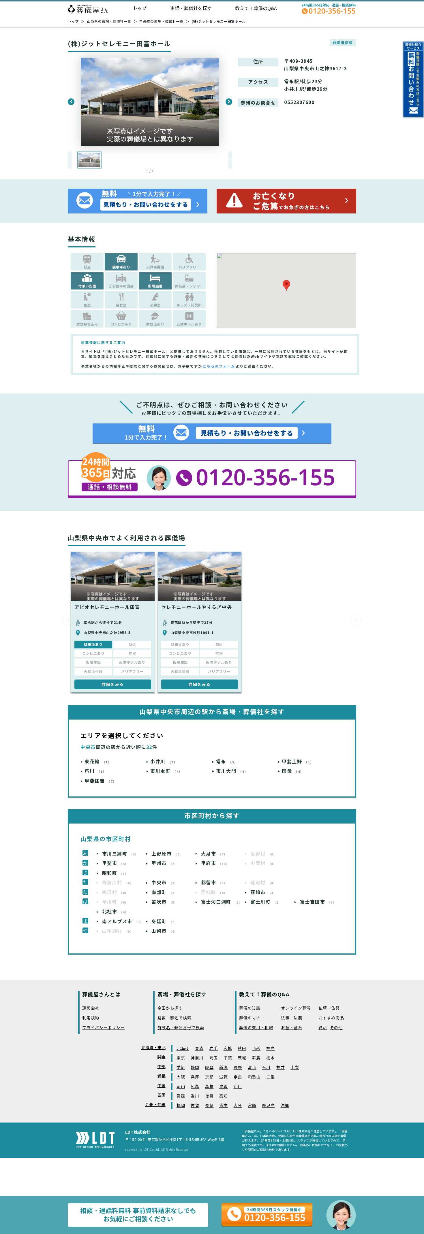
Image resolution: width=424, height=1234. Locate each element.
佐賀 (195, 1105)
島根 (209, 1086)
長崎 (209, 1105)
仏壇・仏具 (329, 1008)
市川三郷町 (120, 854)
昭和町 (115, 873)
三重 (270, 1077)
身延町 (164, 922)
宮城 (228, 1048)
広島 (195, 1086)
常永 (227, 762)
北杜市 (115, 912)
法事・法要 (291, 1018)
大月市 (214, 854)
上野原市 (167, 854)
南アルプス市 (123, 922)
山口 (238, 1086)
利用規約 (90, 1018)
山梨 (294, 1067)
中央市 (164, 883)
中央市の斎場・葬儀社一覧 (161, 21)
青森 (199, 1048)
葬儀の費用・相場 (256, 1027)
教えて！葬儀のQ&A (256, 8)
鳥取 (223, 1086)
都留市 (214, 883)
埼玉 (213, 1058)
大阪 (181, 1077)
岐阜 (209, 1067)
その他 (336, 1027)
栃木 (270, 1058)
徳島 (209, 1096)
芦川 (95, 771)
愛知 (181, 1067)
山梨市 (164, 931)
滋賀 (223, 1077)
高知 (223, 1096)
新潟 (223, 1067)
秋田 (242, 1048)
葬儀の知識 (249, 1008)
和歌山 (254, 1077)
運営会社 (90, 1008)
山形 (256, 1048)
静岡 (195, 1067)
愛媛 (181, 1096)
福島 (270, 1048)
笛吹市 (164, 902)
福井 (280, 1067)
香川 (195, 1096)
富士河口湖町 (222, 902)
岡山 (181, 1086)
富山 (252, 1067)
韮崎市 (263, 892)
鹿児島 (268, 1105)
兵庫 (195, 1077)
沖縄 (285, 1105)
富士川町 (266, 902)
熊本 (223, 1105)
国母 (293, 771)
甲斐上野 (298, 762)
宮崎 (252, 1105)
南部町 (164, 892)
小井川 (163, 762)
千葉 (228, 1058)
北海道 (183, 1048)
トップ (140, 8)
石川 (266, 1067)
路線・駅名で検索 (174, 1018)
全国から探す (170, 1008)
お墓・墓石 (291, 1027)
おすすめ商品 (331, 1018)
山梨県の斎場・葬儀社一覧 (109, 21)
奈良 (238, 1077)
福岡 (181, 1105)
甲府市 (215, 863)
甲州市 (164, 863)
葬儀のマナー (251, 1018)
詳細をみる (113, 684)
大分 (238, 1105)
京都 (209, 1077)
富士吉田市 (318, 902)
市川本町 (166, 771)
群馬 (256, 1058)
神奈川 (197, 1058)
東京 (181, 1058)
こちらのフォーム (219, 366)
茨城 (242, 1058)
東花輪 (98, 762)
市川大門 (232, 771)
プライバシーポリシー (103, 1027)
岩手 (213, 1048)
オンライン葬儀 (296, 1008)
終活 (322, 1027)
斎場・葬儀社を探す (191, 8)
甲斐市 (115, 863)
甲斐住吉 (101, 781)
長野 (238, 1067)
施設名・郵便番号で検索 (180, 1027)
